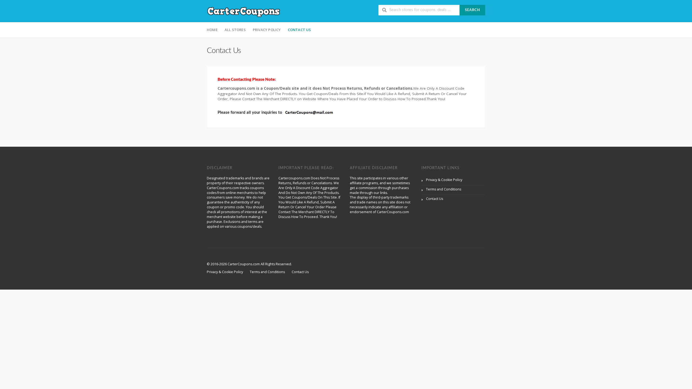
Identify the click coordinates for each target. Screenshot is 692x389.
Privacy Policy (267, 29)
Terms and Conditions (443, 189)
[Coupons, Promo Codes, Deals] (244, 11)
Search (472, 10)
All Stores (235, 29)
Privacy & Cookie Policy (444, 179)
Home (212, 29)
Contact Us (299, 29)
